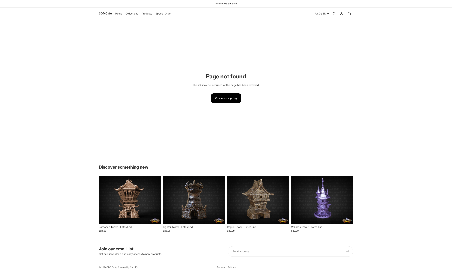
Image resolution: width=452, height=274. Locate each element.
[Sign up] (348, 251)
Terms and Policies (226, 267)
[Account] (341, 13)
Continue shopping (226, 98)
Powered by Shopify (128, 267)
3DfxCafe (112, 267)
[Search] (334, 13)
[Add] (155, 218)
